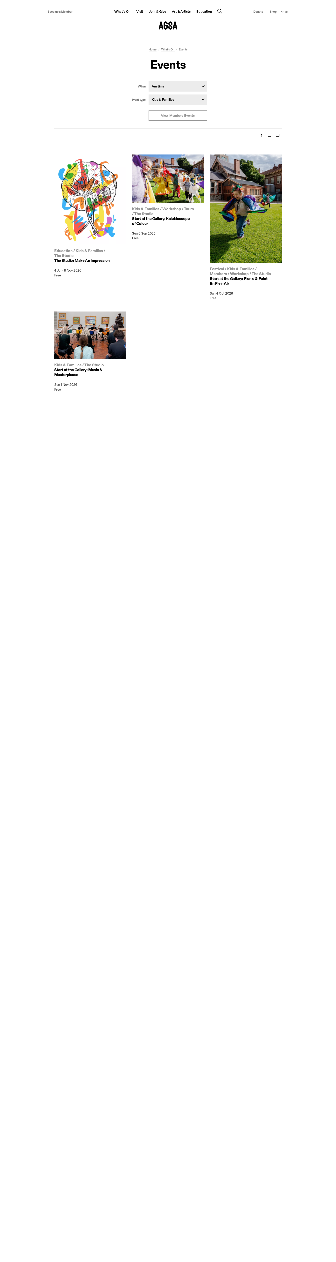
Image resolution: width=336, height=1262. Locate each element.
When (142, 86)
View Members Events (178, 116)
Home (153, 49)
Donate (258, 11)
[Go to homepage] (168, 25)
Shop (273, 11)
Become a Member (60, 11)
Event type (138, 99)
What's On (168, 49)
